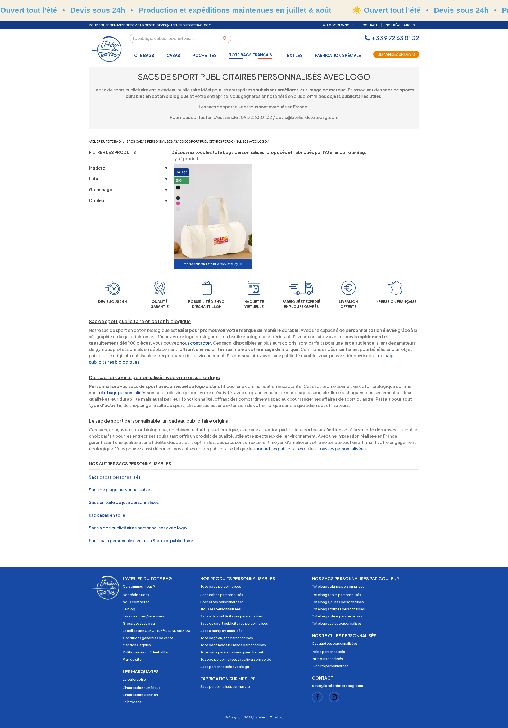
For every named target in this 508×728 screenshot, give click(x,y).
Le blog (129, 609)
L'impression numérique (142, 687)
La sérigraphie (134, 679)
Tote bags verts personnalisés (337, 623)
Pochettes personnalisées (222, 602)
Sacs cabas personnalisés (114, 477)
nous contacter (195, 343)
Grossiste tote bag (139, 623)
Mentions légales (137, 645)
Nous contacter (136, 602)
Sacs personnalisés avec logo (224, 667)
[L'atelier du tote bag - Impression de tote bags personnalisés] (107, 49)
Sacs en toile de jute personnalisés (124, 502)
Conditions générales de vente (148, 638)
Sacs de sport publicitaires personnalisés (234, 623)
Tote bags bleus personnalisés (337, 616)
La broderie (132, 702)
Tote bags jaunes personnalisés (338, 602)
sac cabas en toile (107, 515)
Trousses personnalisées (220, 609)
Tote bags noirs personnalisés (336, 595)
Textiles (294, 55)
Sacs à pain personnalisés (221, 631)
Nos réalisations (136, 595)
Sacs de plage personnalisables (120, 489)
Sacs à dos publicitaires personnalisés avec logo (138, 527)
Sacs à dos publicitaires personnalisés (231, 616)
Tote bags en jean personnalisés (226, 638)
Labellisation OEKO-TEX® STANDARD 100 (156, 631)
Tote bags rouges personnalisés (338, 609)
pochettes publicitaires (279, 448)
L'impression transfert (140, 695)
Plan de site (132, 659)
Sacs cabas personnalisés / (150, 141)
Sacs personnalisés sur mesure (225, 686)
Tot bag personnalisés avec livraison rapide (235, 659)
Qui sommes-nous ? (139, 586)
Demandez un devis (396, 54)
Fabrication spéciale (338, 55)
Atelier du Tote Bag (105, 141)
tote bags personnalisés (121, 392)
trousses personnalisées (341, 448)
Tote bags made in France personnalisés (233, 645)
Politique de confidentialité (145, 652)
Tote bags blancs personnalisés (338, 586)
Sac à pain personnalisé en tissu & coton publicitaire (141, 540)
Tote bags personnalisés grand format (232, 652)
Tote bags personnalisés (220, 586)
